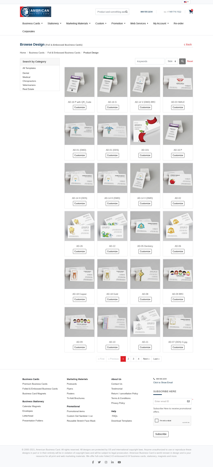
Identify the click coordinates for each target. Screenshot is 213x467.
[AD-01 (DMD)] (79, 130)
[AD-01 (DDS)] (112, 130)
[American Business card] (119, 462)
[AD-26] (79, 226)
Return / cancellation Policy (124, 393)
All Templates (29, 68)
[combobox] (186, 2)
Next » (146, 359)
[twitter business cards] (99, 462)
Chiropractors (29, 81)
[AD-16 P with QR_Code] (79, 82)
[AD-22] (112, 226)
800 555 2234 (146, 12)
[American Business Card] (35, 12)
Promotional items (76, 411)
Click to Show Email (163, 382)
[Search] (182, 61)
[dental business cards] (93, 462)
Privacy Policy (118, 403)
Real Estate (28, 89)
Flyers (70, 388)
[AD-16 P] (178, 130)
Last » (156, 359)
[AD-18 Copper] (79, 274)
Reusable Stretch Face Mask (81, 421)
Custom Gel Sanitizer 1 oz (80, 416)
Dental (26, 73)
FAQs (114, 416)
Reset (190, 61)
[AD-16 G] (112, 82)
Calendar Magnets (31, 406)
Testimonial (116, 388)
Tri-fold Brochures (76, 398)
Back (189, 44)
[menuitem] (32, 23)
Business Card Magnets (34, 393)
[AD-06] (178, 226)
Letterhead (27, 416)
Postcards (72, 384)
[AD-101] (145, 130)
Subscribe (161, 434)
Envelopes (27, 411)
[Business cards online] (112, 462)
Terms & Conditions (121, 398)
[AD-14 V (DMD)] (145, 178)
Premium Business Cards (34, 384)
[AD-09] (79, 322)
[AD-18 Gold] (112, 274)
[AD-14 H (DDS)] (79, 178)
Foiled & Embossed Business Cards (40, 388)
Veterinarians (29, 85)
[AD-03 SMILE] (178, 82)
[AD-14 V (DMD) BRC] (145, 82)
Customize (79, 107)
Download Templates (121, 421)
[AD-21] (145, 322)
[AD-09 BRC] (178, 274)
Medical (26, 77)
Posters (70, 393)
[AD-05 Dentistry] (145, 226)
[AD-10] (112, 322)
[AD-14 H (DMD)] (112, 178)
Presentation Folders (32, 420)
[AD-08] (145, 274)
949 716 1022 (175, 11)
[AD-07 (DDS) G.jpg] (178, 322)
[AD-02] (178, 178)
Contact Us (116, 384)
